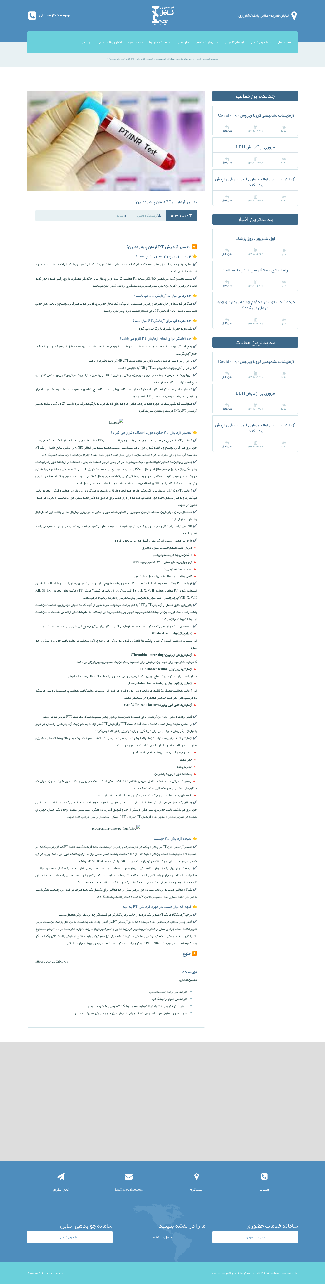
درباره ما (86, 42)
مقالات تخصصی (165, 59)
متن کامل (227, 131)
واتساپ (264, 1189)
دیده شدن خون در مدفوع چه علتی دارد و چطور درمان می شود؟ (255, 304)
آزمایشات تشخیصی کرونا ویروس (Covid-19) (255, 115)
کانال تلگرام (61, 1189)
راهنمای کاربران (235, 42)
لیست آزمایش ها (159, 42)
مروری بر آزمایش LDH (255, 147)
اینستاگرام (196, 1189)
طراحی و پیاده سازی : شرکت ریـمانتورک (45, 1273)
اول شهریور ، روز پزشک (255, 238)
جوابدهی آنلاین (261, 42)
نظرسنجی (183, 42)
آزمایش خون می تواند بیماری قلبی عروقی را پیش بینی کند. (255, 182)
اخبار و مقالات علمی (110, 42)
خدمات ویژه (135, 42)
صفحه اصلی (284, 42)
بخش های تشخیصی (207, 42)
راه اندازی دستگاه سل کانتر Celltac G (255, 270)
